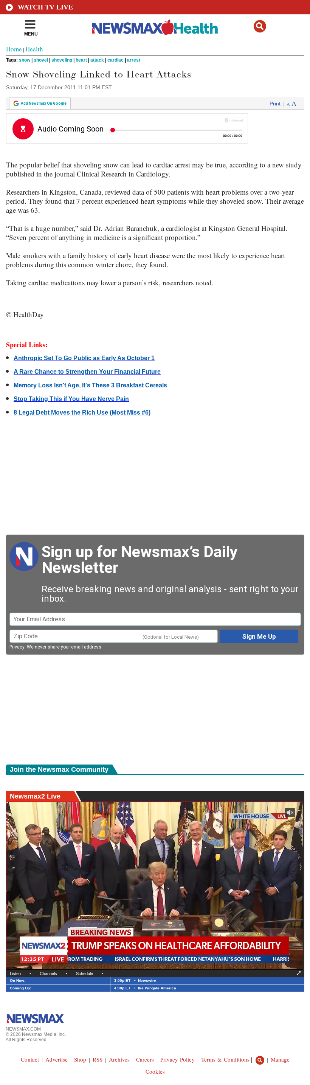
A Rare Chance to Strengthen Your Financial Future (87, 371)
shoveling (61, 60)
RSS (97, 1059)
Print (275, 104)
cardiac (115, 60)
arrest (133, 60)
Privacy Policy (177, 1059)
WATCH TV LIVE (45, 7)
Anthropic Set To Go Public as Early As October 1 (84, 358)
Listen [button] (15, 973)
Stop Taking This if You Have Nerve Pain (71, 399)
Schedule (84, 973)
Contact (30, 1059)
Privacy (17, 647)
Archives (119, 1059)
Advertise (56, 1059)
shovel (41, 60)
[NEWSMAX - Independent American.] (155, 27)
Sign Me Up (259, 636)
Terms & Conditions (225, 1059)
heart (81, 60)
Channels (48, 973)
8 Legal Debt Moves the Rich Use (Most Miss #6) (82, 412)
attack (97, 60)
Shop (80, 1059)
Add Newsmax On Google (44, 103)
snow (24, 60)
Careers (145, 1059)
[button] (260, 26)
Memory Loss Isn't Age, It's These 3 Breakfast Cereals (90, 385)
